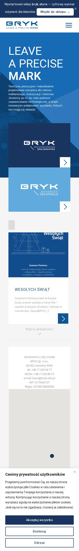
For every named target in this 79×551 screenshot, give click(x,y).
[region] (39, 509)
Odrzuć (39, 542)
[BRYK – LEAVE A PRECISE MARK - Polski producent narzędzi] (22, 25)
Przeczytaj (63, 318)
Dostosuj (39, 531)
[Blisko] (74, 471)
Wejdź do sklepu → (55, 12)
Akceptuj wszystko (39, 520)
